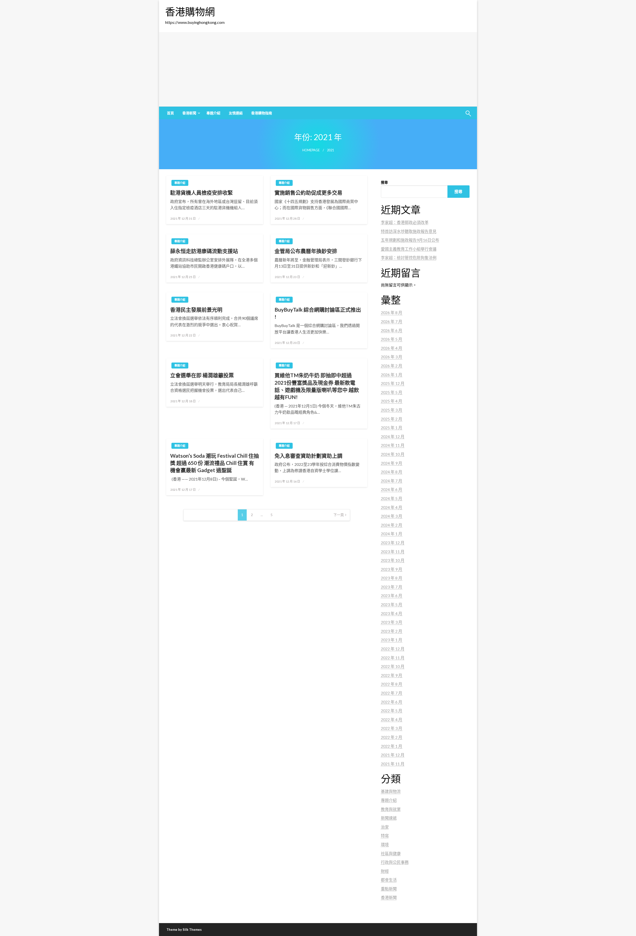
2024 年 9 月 (391, 463)
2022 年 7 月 (391, 693)
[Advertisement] (318, 69)
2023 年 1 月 (391, 639)
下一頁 (338, 515)
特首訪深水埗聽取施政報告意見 (409, 231)
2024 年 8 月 (391, 471)
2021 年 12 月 (392, 754)
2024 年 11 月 (392, 445)
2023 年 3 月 (391, 622)
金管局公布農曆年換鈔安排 (306, 251)
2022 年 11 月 (392, 657)
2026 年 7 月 (391, 321)
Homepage (311, 150)
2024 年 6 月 (391, 489)
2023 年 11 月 (392, 551)
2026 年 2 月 (391, 365)
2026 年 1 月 (391, 374)
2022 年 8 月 (391, 684)
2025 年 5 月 (391, 392)
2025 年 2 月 (391, 418)
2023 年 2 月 (391, 631)
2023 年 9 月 (391, 569)
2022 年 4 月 (391, 719)
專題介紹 (213, 113)
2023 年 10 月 (392, 560)
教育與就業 (391, 809)
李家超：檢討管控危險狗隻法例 (409, 257)
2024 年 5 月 (391, 498)
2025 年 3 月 (391, 409)
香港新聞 (189, 113)
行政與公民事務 (395, 862)
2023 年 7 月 (391, 586)
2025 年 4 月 (391, 401)
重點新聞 (389, 888)
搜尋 (384, 182)
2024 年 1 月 (391, 533)
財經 (385, 871)
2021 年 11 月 (392, 763)
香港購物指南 (261, 113)
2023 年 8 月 (391, 577)
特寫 (385, 835)
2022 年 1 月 (391, 746)
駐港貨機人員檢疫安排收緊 (201, 192)
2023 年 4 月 (391, 613)
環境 (385, 844)
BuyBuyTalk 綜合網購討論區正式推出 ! (318, 313)
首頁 (170, 113)
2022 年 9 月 (391, 675)
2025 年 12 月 (392, 383)
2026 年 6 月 (391, 330)
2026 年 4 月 (391, 348)
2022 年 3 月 (391, 728)
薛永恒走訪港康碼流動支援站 (204, 251)
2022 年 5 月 (391, 710)
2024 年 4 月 (391, 507)
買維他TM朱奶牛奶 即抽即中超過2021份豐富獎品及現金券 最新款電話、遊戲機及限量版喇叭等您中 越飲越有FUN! (317, 386)
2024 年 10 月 (392, 454)
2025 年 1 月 (391, 427)
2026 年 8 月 (391, 312)
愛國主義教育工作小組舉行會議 (409, 248)
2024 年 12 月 (392, 436)
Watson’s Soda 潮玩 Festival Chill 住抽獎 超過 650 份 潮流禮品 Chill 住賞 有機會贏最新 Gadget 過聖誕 (214, 462)
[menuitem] (170, 113)
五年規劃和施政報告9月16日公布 (410, 240)
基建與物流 (391, 791)
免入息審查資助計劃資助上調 (308, 455)
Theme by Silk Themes (184, 930)
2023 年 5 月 (391, 604)
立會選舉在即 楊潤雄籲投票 (202, 375)
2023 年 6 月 (391, 595)
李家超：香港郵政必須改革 (405, 222)
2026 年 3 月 (391, 356)
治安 (385, 826)
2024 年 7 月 (391, 480)
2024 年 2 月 (391, 525)
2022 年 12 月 (392, 648)
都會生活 (389, 879)
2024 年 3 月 (391, 516)
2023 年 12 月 (392, 542)
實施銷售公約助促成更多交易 (308, 192)
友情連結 (236, 113)
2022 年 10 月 (392, 666)
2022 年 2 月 (391, 737)
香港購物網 (190, 12)
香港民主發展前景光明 (196, 309)
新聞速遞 (389, 817)
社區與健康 (391, 853)
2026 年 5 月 (391, 339)
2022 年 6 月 (391, 701)
